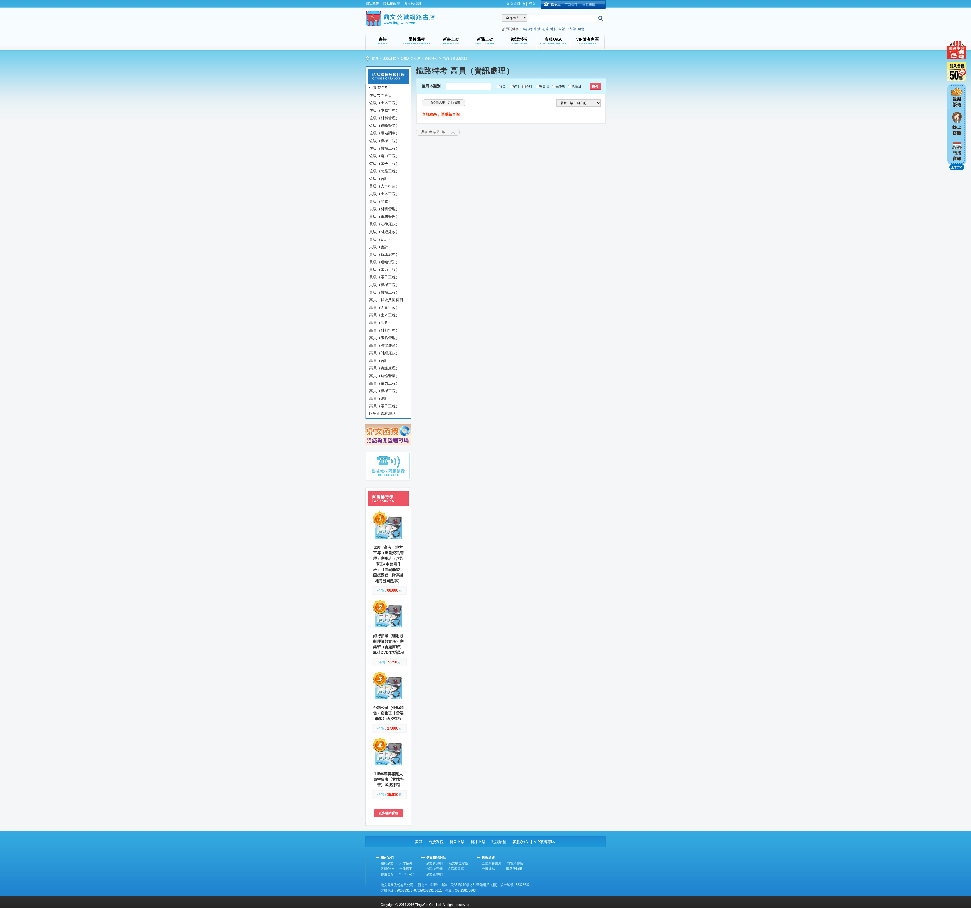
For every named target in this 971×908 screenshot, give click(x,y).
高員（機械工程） (384, 391)
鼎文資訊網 (434, 863)
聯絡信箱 (387, 874)
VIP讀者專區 (544, 842)
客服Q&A (520, 842)
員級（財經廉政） (384, 231)
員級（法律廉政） (384, 224)
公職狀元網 (434, 869)
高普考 (528, 29)
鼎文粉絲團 (412, 4)
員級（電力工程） (384, 269)
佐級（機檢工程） (384, 148)
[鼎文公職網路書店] (400, 18)
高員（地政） (380, 322)
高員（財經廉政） (384, 353)
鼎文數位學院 (458, 863)
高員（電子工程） (384, 406)
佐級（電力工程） (384, 156)
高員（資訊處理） (384, 368)
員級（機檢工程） (384, 292)
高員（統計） (380, 398)
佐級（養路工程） (384, 171)
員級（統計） (380, 239)
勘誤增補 (498, 842)
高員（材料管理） (384, 330)
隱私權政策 (391, 4)
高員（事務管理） (384, 338)
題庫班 (576, 86)
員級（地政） (380, 201)
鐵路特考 (431, 58)
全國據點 (488, 869)
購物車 (556, 5)
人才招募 (405, 863)
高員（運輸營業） (384, 376)
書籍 (419, 842)
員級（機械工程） (384, 285)
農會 (581, 29)
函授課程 (389, 58)
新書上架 (457, 842)
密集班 (544, 86)
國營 (561, 29)
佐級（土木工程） (384, 103)
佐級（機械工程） (384, 140)
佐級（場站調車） (384, 133)
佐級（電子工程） (384, 163)
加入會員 (513, 4)
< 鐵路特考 (378, 87)
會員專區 (588, 5)
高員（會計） (380, 360)
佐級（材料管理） (384, 118)
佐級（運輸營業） (384, 125)
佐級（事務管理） (384, 110)
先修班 (560, 86)
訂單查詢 (571, 5)
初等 (545, 29)
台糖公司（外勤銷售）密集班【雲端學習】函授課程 (388, 713)
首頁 (375, 58)
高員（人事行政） (384, 307)
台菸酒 (571, 29)
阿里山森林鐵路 (382, 413)
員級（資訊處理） (384, 254)
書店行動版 (514, 869)
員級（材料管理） (384, 209)
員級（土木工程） (384, 194)
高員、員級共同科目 (386, 300)
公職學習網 (456, 869)
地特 (553, 29)
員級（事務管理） (384, 216)
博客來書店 (515, 863)
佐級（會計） (380, 178)
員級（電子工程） (384, 277)
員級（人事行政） (384, 186)
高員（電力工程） (384, 383)
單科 (516, 86)
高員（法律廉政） (384, 345)
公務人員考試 (410, 58)
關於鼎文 (387, 863)
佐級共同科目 (380, 95)
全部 (503, 86)
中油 (537, 29)
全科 (529, 86)
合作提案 (405, 869)
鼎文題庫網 (434, 874)
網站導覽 (372, 4)
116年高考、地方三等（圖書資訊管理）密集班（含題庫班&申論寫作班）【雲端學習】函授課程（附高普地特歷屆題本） (388, 564)
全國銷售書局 (491, 863)
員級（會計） (380, 247)
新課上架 (478, 842)
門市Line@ (406, 874)
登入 (532, 4)
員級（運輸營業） (384, 262)
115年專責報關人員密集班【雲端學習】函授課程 (388, 779)
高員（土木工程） (384, 315)
